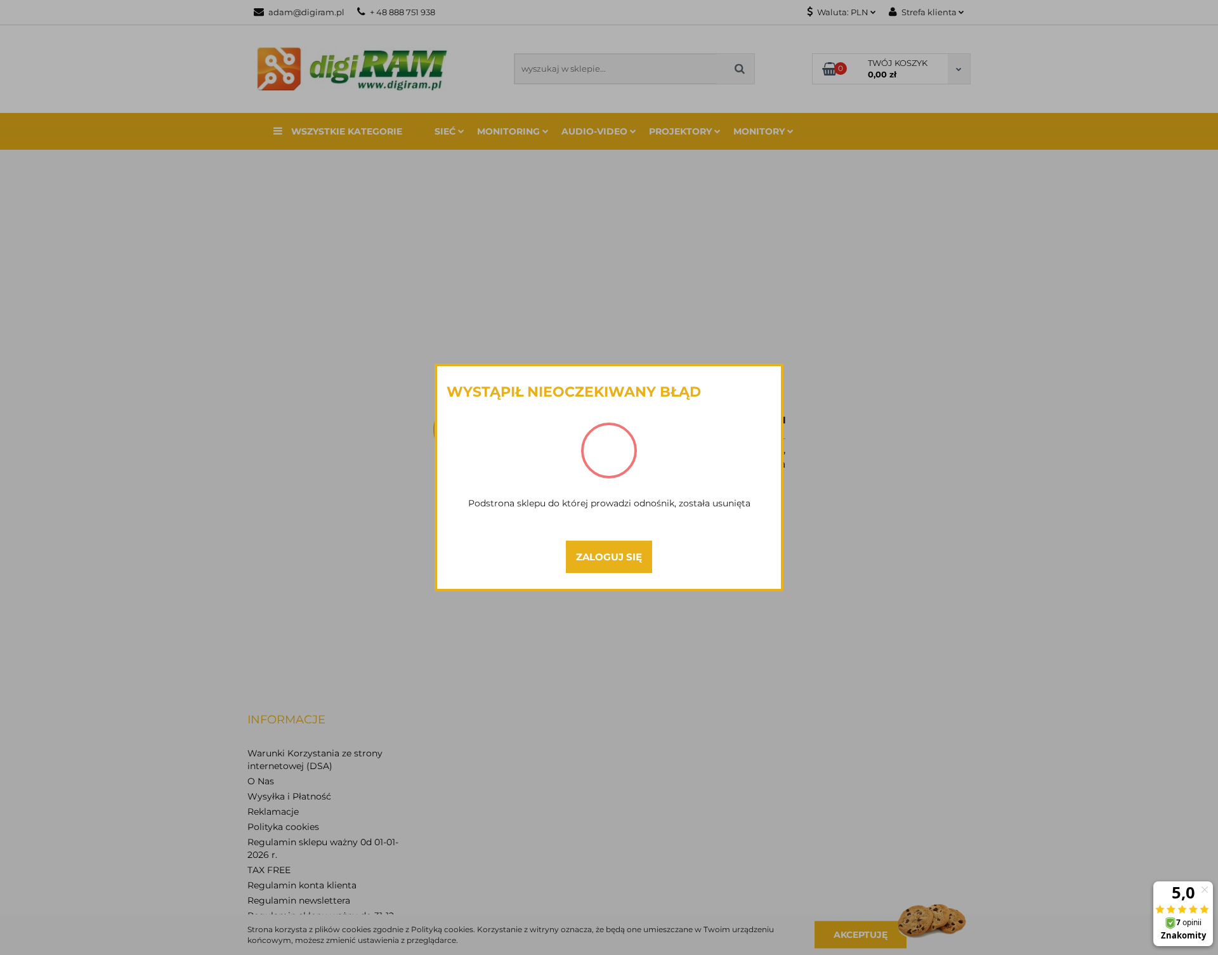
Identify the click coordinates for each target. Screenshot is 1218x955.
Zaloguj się (609, 557)
